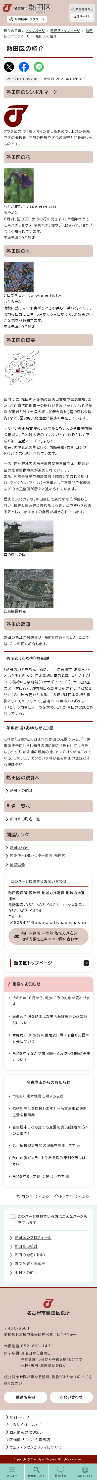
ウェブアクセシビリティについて (35, 1447)
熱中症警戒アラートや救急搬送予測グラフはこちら (50, 1161)
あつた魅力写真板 (30, 1263)
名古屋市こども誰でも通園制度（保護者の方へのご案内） (50, 1130)
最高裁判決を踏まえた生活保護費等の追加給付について (50, 1019)
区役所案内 (25, 1397)
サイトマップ (19, 1417)
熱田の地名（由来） (30, 1255)
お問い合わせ (71, 1397)
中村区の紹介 (26, 1272)
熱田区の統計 (21, 790)
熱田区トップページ (65, 30)
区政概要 (17, 864)
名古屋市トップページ (30, 19)
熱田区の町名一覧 (25, 819)
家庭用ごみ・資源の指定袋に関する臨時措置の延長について (51, 1038)
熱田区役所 (19, 847)
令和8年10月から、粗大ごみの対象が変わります (51, 1001)
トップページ (35, 30)
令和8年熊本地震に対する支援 (38, 1096)
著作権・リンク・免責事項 (29, 1440)
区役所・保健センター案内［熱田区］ (39, 856)
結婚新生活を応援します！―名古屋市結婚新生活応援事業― (49, 1111)
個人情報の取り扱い (26, 1432)
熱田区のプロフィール (33, 1237)
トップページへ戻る (74, 1196)
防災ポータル (82, 16)
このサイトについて (25, 1425)
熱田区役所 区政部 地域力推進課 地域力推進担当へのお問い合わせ (49, 936)
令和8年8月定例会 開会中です (38, 1176)
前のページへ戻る (35, 1196)
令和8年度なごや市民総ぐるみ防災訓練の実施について (51, 1057)
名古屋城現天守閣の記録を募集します (44, 1145)
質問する (61, 1476)
